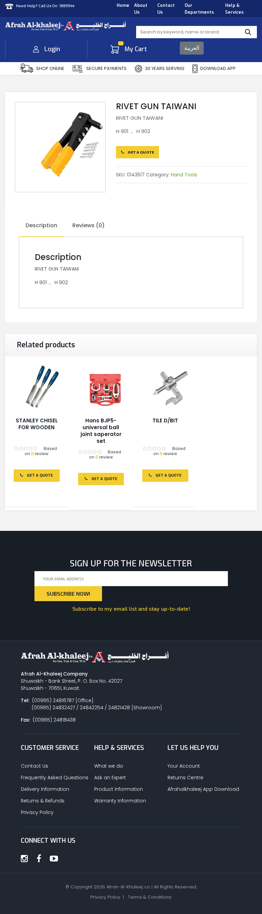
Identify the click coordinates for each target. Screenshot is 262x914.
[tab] (41, 226)
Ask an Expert (110, 777)
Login (52, 49)
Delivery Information (45, 789)
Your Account (184, 766)
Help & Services (234, 8)
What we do (108, 766)
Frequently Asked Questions (54, 777)
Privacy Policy (37, 812)
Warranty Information (120, 800)
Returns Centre (185, 777)
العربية (191, 48)
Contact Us (166, 8)
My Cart (136, 49)
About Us (140, 8)
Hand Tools (184, 174)
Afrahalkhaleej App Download (203, 789)
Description (41, 225)
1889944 (66, 6)
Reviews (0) (88, 225)
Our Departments (199, 8)
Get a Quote (140, 152)
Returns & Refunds (42, 800)
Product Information (118, 789)
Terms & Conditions (150, 897)
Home (123, 5)
